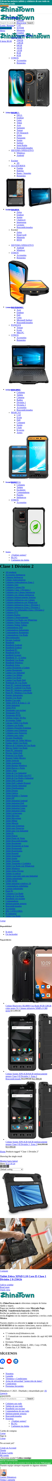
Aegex (19, 432)
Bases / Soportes (24, 173)
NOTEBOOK (17, 307)
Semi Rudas (22, 145)
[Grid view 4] (7, 1167)
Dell (18, 315)
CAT (19, 25)
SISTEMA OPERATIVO (22, 150)
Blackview (21, 23)
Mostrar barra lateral (9, 1161)
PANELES (16, 325)
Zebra (19, 135)
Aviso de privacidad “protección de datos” (24, 1381)
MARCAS (16, 412)
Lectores (20, 225)
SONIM (20, 28)
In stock (9, 932)
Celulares (21, 392)
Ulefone (20, 20)
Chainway (21, 220)
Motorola (21, 30)
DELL (19, 115)
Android (20, 155)
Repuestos (21, 63)
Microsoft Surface (24, 320)
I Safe (19, 427)
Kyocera (20, 430)
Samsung (21, 128)
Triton (19, 123)
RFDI (19, 240)
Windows (21, 153)
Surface (20, 143)
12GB (19, 50)
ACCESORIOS (18, 166)
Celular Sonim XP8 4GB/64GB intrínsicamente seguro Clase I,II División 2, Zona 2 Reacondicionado (26, 1076)
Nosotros (9, 1373)
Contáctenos (11, 1383)
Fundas (20, 168)
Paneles (20, 495)
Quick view (5, 1290)
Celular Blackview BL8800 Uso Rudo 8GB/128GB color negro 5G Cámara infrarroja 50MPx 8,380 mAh (28, 1008)
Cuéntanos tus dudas (20, 560)
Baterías (20, 171)
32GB (19, 48)
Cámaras (20, 397)
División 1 (21, 402)
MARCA (15, 18)
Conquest (21, 422)
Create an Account (8, 1448)
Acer (19, 125)
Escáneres (21, 490)
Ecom (19, 330)
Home (3, 1151)
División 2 (21, 405)
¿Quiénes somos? (18, 555)
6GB (19, 55)
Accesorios (21, 60)
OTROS (15, 58)
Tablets (20, 395)
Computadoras (23, 492)
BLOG (14, 557)
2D (18, 163)
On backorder (12, 934)
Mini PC (20, 332)
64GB (19, 45)
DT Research (22, 133)
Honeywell (21, 235)
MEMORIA (16, 38)
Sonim (19, 140)
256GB (20, 40)
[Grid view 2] (1, 1167)
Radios (20, 400)
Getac (19, 120)
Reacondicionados (25, 35)
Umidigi (20, 33)
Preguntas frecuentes (15, 1386)
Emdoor (20, 118)
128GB (20, 43)
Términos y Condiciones (16, 1378)
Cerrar (3, 921)
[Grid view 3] (4, 1167)
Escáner (14, 161)
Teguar (20, 130)
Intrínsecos (21, 497)
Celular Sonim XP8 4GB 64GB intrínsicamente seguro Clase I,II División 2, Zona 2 (26, 1143)
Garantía (9, 1376)
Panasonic (21, 138)
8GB (19, 53)
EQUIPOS (16, 390)
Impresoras (21, 222)
